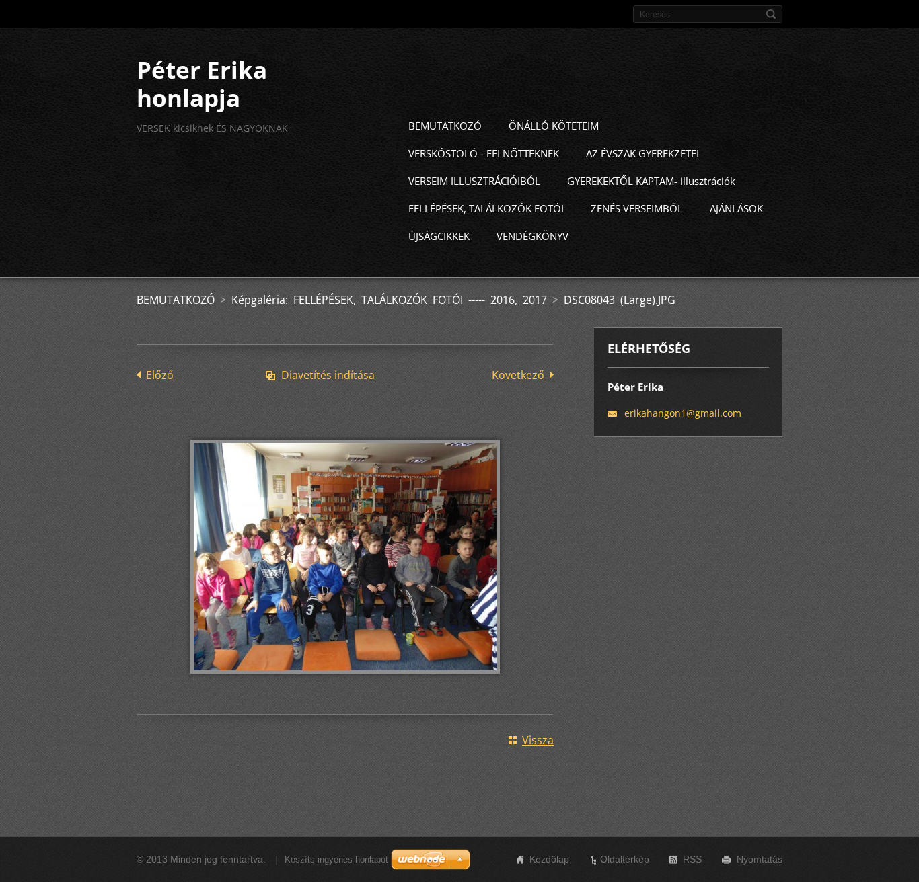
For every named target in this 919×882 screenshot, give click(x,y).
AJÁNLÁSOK (736, 208)
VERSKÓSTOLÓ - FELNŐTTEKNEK (483, 153)
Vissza (538, 740)
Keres (771, 14)
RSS (692, 859)
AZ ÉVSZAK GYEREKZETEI (642, 153)
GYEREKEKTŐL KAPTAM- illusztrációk (651, 181)
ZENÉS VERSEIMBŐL (637, 208)
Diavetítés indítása (328, 375)
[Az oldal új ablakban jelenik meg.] (345, 683)
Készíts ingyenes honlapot (336, 859)
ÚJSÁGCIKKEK (439, 236)
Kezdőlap (549, 859)
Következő (518, 375)
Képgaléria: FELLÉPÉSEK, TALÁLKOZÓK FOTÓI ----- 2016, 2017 (391, 299)
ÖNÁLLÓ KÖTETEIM (554, 125)
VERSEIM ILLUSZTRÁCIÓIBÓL (474, 181)
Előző (160, 375)
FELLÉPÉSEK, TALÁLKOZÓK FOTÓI (486, 208)
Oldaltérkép (624, 859)
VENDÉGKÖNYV (532, 236)
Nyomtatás (759, 859)
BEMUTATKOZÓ (445, 125)
